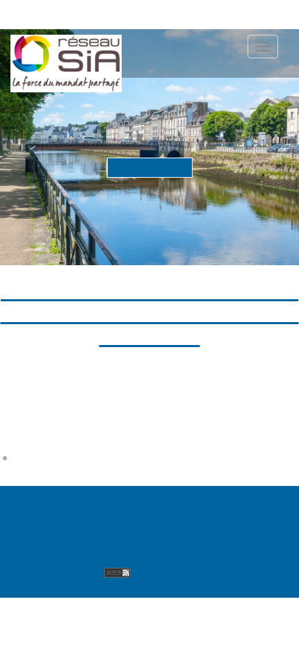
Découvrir (149, 167)
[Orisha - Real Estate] (232, 525)
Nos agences (166, 503)
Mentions (142, 520)
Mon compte (178, 553)
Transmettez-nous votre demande (86, 457)
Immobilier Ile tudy (50, 413)
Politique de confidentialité (88, 537)
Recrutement (52, 571)
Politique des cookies (73, 553)
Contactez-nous (59, 520)
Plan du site (246, 503)
